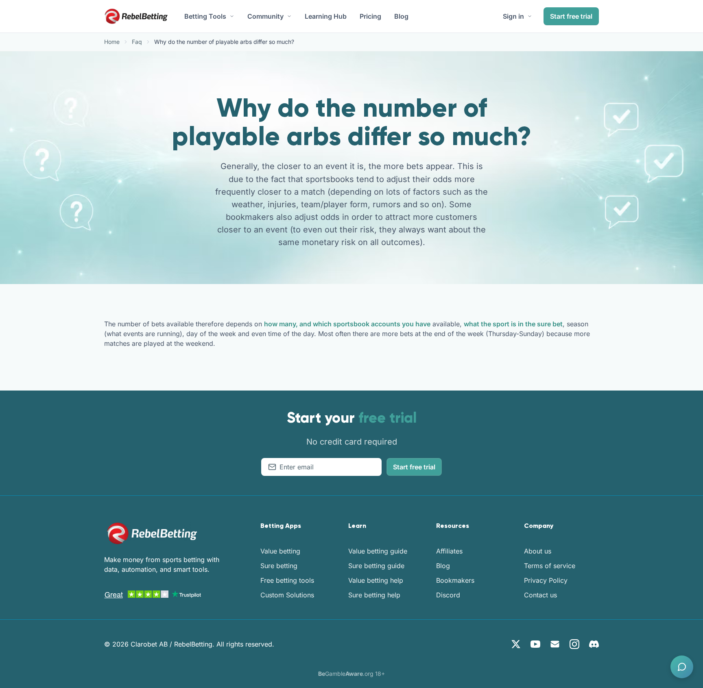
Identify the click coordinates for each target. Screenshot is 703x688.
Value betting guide (377, 551)
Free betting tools (287, 580)
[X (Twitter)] (516, 644)
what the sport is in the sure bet (513, 324)
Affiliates (449, 551)
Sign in (513, 16)
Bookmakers (455, 580)
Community (265, 16)
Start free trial (571, 16)
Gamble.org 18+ (351, 673)
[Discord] (594, 644)
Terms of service (549, 566)
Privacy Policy (546, 580)
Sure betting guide (376, 566)
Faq (137, 41)
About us (537, 551)
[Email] (555, 644)
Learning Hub (326, 16)
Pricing (370, 16)
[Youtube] (535, 644)
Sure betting (278, 566)
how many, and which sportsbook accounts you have (347, 324)
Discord (448, 595)
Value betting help (375, 580)
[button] (681, 666)
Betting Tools (205, 16)
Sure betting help (374, 595)
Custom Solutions (287, 595)
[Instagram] (574, 644)
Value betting (280, 551)
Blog (401, 16)
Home (112, 41)
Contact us (540, 595)
